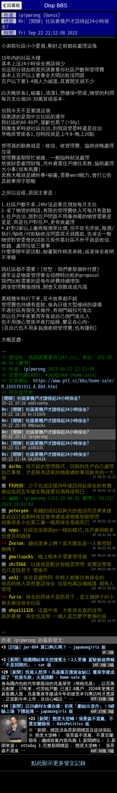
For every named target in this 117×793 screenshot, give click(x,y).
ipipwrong (30, 15)
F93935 (16, 485)
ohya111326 (21, 610)
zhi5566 (17, 564)
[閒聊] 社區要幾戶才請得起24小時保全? (41, 398)
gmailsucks (21, 556)
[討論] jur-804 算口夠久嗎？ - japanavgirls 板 (57, 647)
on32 (14, 577)
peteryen (18, 510)
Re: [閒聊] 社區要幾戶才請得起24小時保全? (45, 409)
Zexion (16, 543)
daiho (15, 466)
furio (15, 596)
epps (14, 529)
